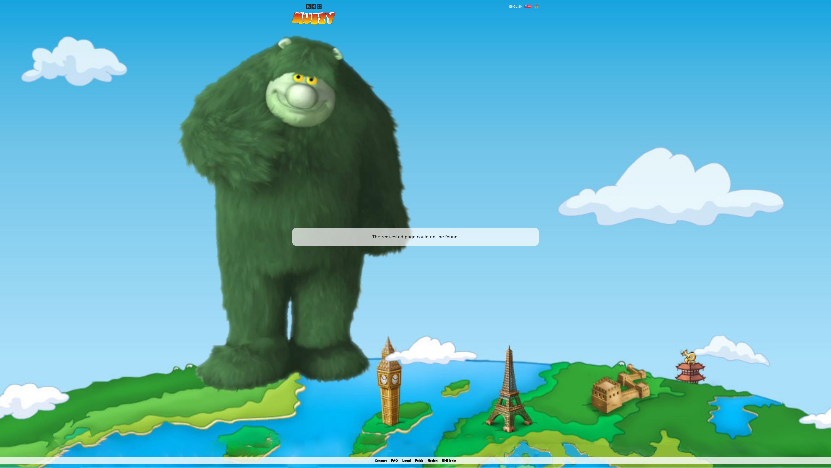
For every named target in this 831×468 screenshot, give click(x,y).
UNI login (449, 460)
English (516, 6)
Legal (406, 460)
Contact (381, 460)
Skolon (433, 460)
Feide (419, 460)
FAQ (394, 460)
